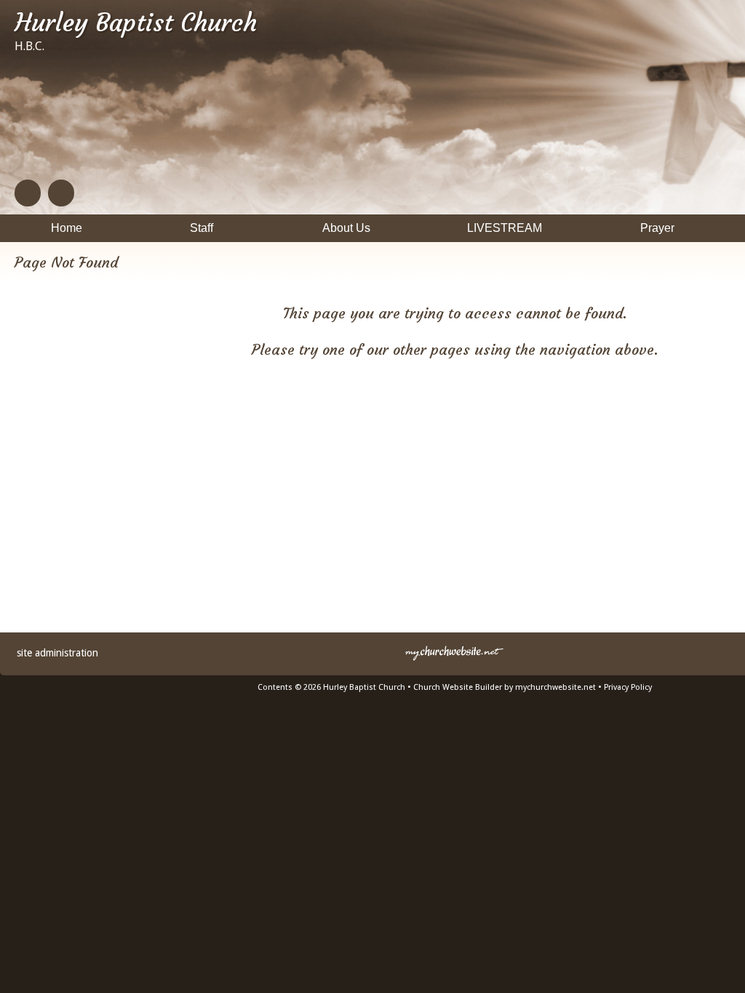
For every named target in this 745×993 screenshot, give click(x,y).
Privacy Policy (628, 687)
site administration (57, 653)
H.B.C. (29, 46)
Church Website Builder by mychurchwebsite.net (504, 687)
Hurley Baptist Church (136, 22)
